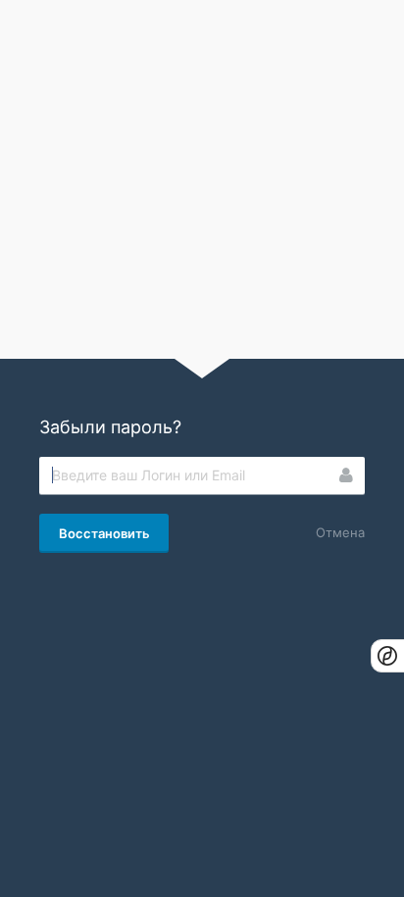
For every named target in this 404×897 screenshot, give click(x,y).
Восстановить (104, 533)
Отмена (340, 532)
